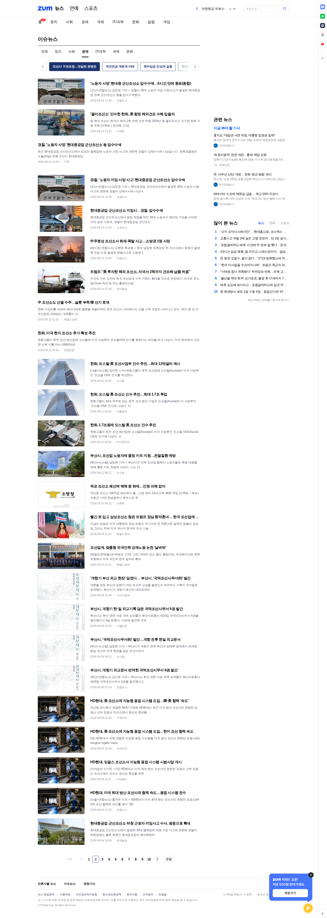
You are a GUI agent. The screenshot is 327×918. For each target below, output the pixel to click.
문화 (135, 22)
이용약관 (65, 894)
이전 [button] (43, 66)
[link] (322, 6)
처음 (69, 859)
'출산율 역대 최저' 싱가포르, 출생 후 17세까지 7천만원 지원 (254, 278)
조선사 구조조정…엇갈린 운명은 (74, 66)
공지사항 (132, 894)
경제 (85, 22)
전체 (44, 51)
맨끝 (169, 859)
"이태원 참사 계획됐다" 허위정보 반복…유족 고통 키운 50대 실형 (254, 271)
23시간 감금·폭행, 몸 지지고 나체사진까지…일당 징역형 (254, 251)
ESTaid (44, 905)
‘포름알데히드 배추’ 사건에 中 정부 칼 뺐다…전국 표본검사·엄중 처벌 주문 (254, 245)
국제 (100, 22)
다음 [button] (195, 66)
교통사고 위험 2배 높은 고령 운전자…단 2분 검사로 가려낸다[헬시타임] (254, 238)
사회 (69, 22)
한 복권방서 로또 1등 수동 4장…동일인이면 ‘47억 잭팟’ (254, 291)
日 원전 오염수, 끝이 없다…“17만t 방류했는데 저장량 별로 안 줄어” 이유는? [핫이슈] (254, 258)
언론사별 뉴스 (47, 883)
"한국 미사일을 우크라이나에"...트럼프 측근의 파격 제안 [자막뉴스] (254, 265)
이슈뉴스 (70, 883)
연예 (74, 8)
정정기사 (89, 883)
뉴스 (59, 8)
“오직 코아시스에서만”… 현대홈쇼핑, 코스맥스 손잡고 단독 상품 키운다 (254, 231)
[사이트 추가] (322, 58)
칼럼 (151, 22)
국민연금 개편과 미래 (120, 66)
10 (149, 859)
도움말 (163, 894)
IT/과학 (118, 22)
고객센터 (148, 894)
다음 (157, 859)
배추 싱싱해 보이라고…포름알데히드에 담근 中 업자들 (254, 285)
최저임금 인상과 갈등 (158, 66)
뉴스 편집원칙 (46, 894)
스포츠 (91, 8)
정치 (53, 22)
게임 (166, 22)
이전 (81, 859)
